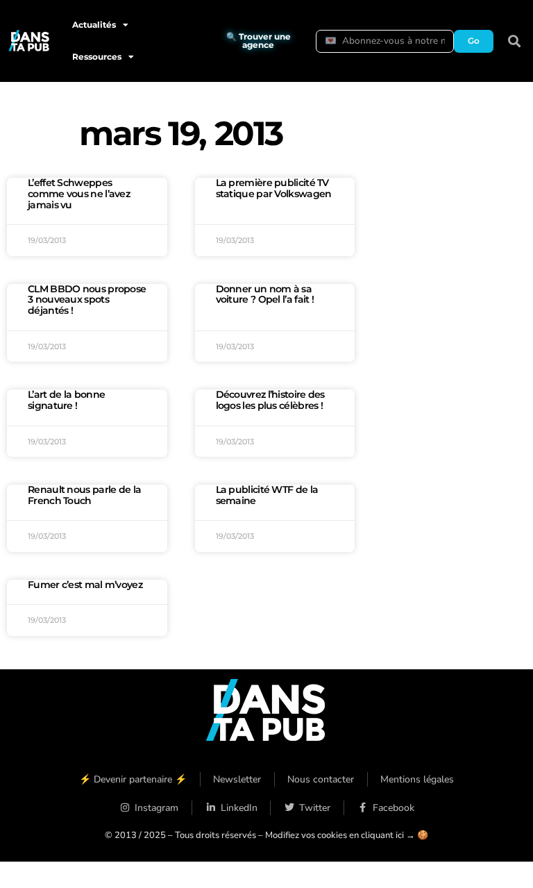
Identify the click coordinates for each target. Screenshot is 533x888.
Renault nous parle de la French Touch (84, 495)
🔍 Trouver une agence (258, 40)
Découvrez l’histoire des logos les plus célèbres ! (270, 400)
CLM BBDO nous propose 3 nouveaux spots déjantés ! (87, 300)
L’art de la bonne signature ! (66, 400)
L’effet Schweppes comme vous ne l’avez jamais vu (79, 193)
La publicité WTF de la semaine (267, 495)
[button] (514, 41)
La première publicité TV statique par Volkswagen (274, 188)
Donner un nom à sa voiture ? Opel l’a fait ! (265, 294)
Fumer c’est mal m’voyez (85, 584)
